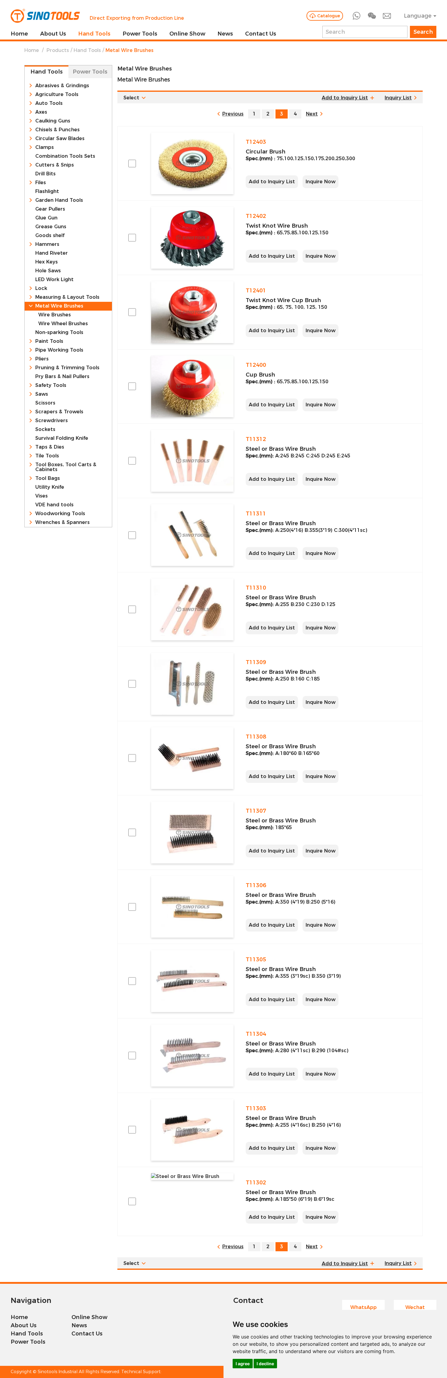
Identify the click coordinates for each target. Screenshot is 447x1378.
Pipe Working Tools (59, 350)
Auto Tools (49, 103)
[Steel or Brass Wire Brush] (192, 461)
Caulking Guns (52, 121)
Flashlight (47, 191)
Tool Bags (47, 478)
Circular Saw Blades (60, 138)
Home (19, 33)
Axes (41, 112)
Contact (248, 1300)
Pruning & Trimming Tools (67, 367)
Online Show (187, 33)
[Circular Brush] (192, 164)
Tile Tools (47, 455)
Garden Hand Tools (59, 200)
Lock (41, 288)
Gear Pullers (50, 209)
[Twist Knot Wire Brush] (192, 238)
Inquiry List (398, 98)
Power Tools (140, 33)
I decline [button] (265, 1363)
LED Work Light (54, 279)
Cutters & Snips (54, 165)
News (225, 33)
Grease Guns (50, 226)
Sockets (45, 429)
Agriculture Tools (56, 94)
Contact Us (260, 33)
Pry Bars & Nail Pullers (62, 376)
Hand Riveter (51, 253)
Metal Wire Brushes (59, 306)
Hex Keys (46, 262)
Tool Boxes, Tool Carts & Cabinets (65, 467)
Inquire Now (320, 181)
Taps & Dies (49, 447)
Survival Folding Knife (61, 438)
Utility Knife (49, 487)
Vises (41, 496)
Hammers (47, 244)
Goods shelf (49, 235)
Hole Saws (48, 270)
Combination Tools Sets (65, 156)
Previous (233, 114)
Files (40, 182)
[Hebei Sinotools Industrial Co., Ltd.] (45, 16)
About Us (53, 33)
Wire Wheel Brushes (63, 323)
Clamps (44, 147)
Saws (41, 394)
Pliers (42, 359)
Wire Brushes (54, 314)
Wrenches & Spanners (62, 522)
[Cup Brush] (192, 387)
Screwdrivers (51, 420)
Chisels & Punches (57, 129)
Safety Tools (50, 385)
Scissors (45, 403)
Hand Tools (94, 33)
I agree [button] (243, 1363)
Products (58, 50)
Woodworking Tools (60, 513)
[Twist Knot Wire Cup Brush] (192, 312)
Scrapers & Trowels (59, 411)
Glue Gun (46, 217)
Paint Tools (49, 341)
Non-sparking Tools (59, 332)
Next (312, 114)
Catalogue (328, 16)
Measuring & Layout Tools (67, 297)
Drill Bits (45, 173)
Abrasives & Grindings (62, 85)
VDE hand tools (54, 504)
